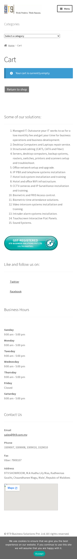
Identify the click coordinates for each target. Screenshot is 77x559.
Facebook (15, 291)
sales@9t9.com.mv (15, 434)
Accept (39, 553)
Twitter (14, 281)
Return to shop (17, 89)
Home (11, 45)
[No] (72, 548)
